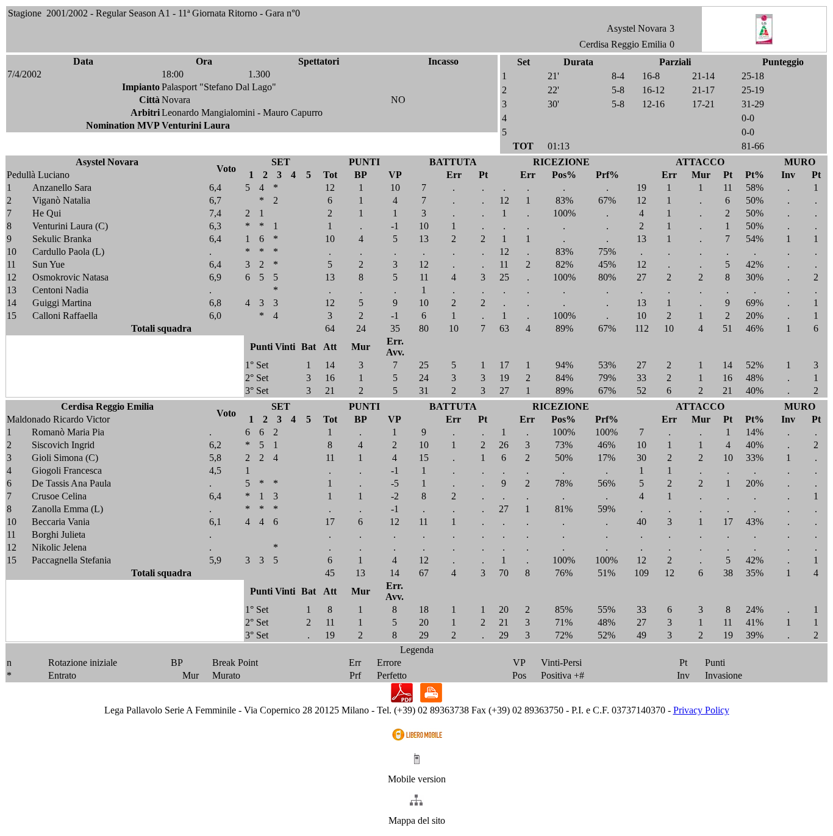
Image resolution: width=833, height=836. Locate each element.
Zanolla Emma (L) (67, 509)
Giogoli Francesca (67, 470)
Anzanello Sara (61, 187)
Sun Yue (48, 264)
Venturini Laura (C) (70, 226)
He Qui (46, 213)
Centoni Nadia (60, 290)
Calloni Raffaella (65, 315)
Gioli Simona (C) (65, 457)
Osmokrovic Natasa (70, 277)
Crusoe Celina (59, 496)
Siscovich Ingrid (63, 445)
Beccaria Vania (61, 521)
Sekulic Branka (61, 239)
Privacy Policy (701, 710)
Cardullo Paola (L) (68, 251)
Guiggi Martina (61, 303)
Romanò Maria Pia (68, 432)
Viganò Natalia (61, 200)
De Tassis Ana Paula (71, 483)
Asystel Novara (637, 28)
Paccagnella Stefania (71, 560)
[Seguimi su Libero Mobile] (416, 740)
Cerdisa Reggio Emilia (623, 44)
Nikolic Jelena (59, 547)
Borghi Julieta (58, 534)
